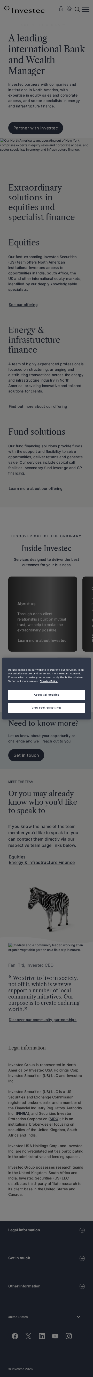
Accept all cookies (46, 694)
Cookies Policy (49, 681)
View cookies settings (46, 707)
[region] (46, 689)
